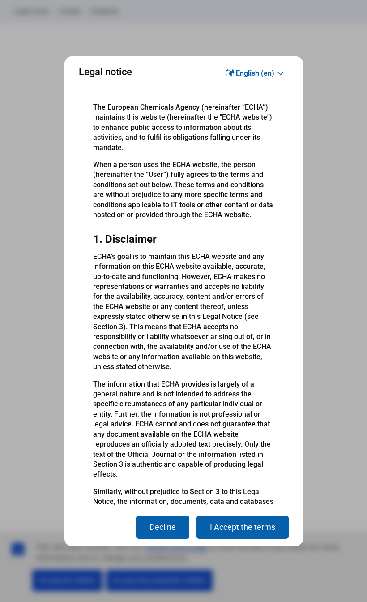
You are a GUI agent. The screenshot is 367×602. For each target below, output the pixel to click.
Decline (162, 527)
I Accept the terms (242, 527)
